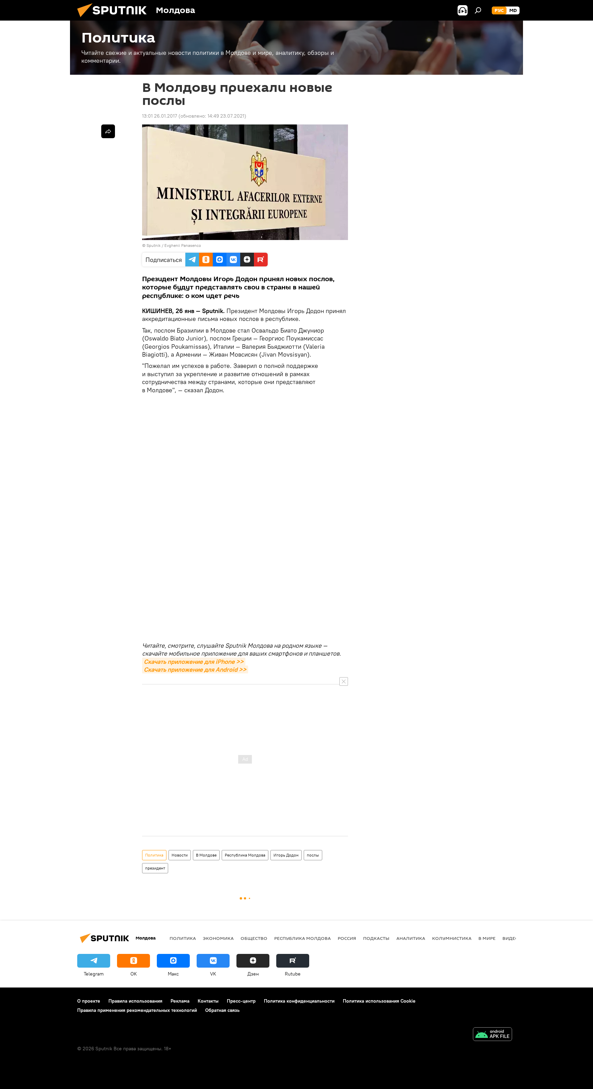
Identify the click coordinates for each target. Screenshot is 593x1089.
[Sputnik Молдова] (114, 19)
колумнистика (452, 938)
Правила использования (135, 1001)
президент (155, 868)
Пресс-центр (241, 1001)
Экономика (218, 938)
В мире (487, 938)
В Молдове (206, 855)
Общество (254, 938)
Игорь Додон (286, 855)
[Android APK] (492, 1035)
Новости (180, 855)
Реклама (180, 1001)
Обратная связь (222, 1010)
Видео (510, 938)
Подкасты (376, 938)
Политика (154, 855)
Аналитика (410, 938)
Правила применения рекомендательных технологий (137, 1010)
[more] (108, 131)
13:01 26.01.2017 (159, 116)
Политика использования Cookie (379, 1001)
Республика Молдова (245, 855)
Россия (347, 938)
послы (313, 855)
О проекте (88, 1001)
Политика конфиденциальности (299, 1001)
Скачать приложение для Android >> (195, 669)
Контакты (208, 1001)
